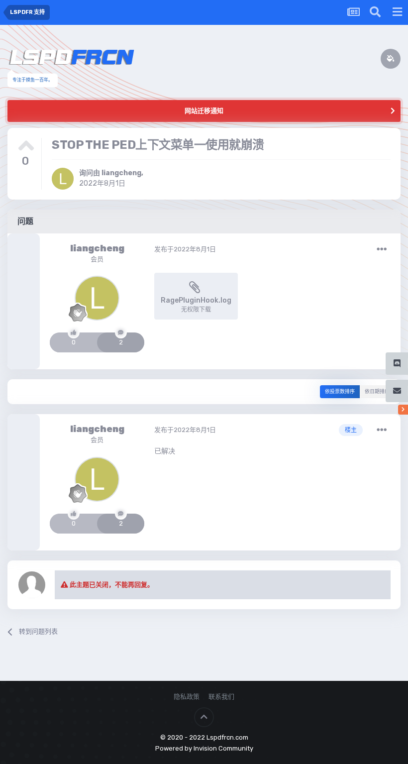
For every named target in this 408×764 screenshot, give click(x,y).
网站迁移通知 (204, 110)
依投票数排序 (340, 392)
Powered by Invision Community (204, 748)
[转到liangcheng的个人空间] (63, 179)
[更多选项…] (382, 249)
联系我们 (221, 696)
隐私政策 (187, 696)
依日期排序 (377, 392)
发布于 (185, 249)
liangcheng (121, 173)
